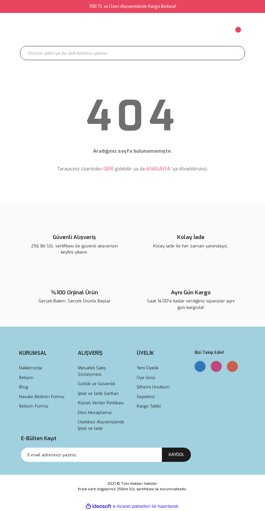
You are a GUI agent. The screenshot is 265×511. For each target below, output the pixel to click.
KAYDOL (177, 454)
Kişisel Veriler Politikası (101, 403)
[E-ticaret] (132, 506)
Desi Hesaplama (94, 412)
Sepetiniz (146, 396)
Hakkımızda (30, 368)
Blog (23, 387)
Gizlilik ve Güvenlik (96, 383)
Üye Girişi (146, 377)
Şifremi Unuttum (153, 387)
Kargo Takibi (149, 406)
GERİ (108, 169)
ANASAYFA (158, 169)
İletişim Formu (33, 406)
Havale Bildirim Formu (41, 396)
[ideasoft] (98, 506)
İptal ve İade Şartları (98, 393)
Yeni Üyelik (147, 368)
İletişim (26, 377)
